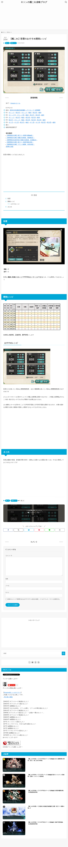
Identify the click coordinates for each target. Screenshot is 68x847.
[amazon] (35, 662)
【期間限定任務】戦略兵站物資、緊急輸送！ (20, 137)
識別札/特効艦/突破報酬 (17, 110)
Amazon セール (15, 103)
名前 (6, 578)
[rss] (38, 662)
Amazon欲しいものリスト (12, 692)
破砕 (40, 112)
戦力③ (33, 117)
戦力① (18, 112)
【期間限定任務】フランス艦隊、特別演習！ (20, 144)
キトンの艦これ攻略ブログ (34, 2)
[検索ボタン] (66, 2)
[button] (8, 530)
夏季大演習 (9, 146)
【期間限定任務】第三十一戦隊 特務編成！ (19, 135)
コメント (8, 555)
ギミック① (12, 115)
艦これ (7, 43)
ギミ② (16, 122)
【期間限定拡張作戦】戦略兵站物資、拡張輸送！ (21, 140)
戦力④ (39, 120)
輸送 (30, 112)
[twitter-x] (29, 662)
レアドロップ (29, 110)
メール (7, 585)
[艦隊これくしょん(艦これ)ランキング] (11, 744)
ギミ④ (38, 122)
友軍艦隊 (37, 110)
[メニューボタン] (2, 2)
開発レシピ (13, 43)
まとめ (10, 207)
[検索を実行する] (63, 653)
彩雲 (9, 198)
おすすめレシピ (15, 204)
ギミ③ (32, 122)
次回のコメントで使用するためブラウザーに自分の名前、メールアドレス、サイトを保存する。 (34, 599)
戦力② (35, 112)
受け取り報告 (8, 697)
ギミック (11, 112)
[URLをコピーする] (60, 530)
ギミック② (20, 115)
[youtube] (32, 662)
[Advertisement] (34, 17)
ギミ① (11, 122)
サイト (7, 592)
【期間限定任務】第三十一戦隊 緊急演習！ (19, 142)
